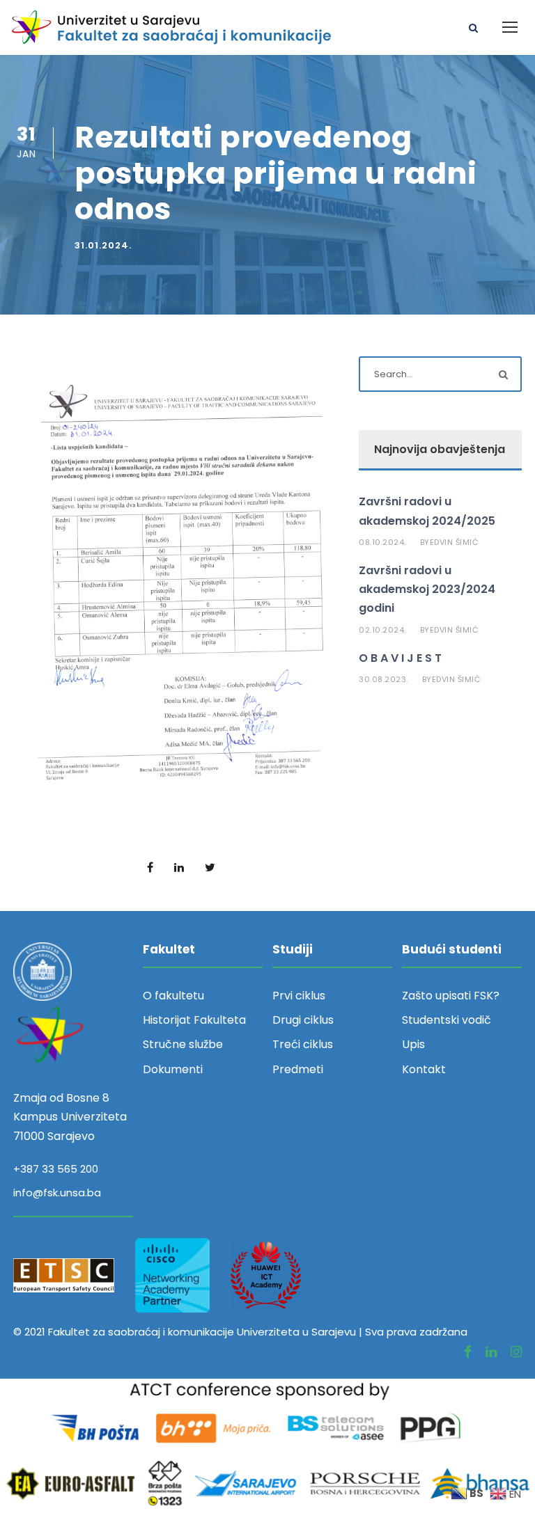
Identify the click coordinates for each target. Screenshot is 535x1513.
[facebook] (468, 1351)
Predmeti (297, 1069)
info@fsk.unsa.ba (57, 1192)
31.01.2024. (103, 245)
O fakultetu (173, 996)
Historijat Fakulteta (194, 1020)
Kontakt (424, 1069)
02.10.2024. (382, 629)
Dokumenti (173, 1069)
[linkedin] (491, 1351)
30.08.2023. (383, 679)
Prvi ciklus (298, 996)
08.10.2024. (382, 542)
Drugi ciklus (303, 1020)
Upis (413, 1044)
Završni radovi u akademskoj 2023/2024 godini (427, 589)
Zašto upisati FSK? (450, 996)
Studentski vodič (446, 1020)
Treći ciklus (302, 1044)
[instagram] (516, 1351)
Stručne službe (183, 1044)
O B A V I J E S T (400, 658)
